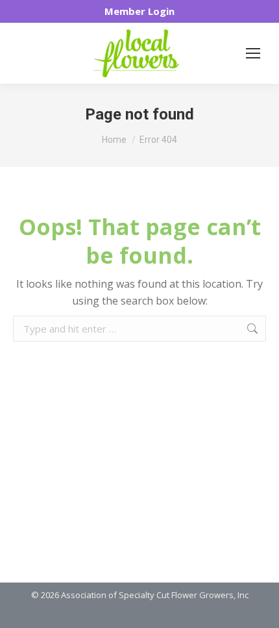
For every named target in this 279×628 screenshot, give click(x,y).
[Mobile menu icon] (253, 53)
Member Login (139, 11)
